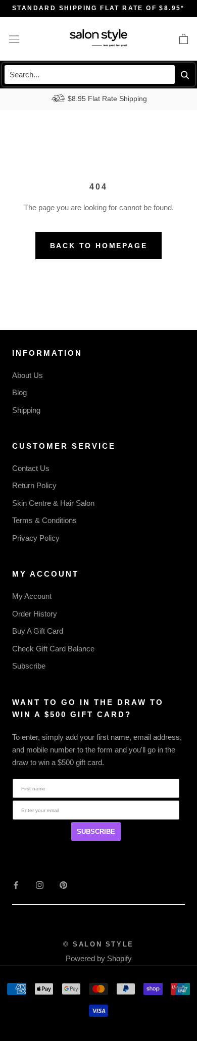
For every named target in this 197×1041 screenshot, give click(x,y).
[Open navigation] (14, 39)
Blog (19, 392)
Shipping (26, 410)
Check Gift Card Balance (53, 648)
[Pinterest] (63, 884)
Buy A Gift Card (37, 631)
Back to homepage (98, 246)
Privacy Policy (36, 538)
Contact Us (31, 468)
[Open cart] (183, 39)
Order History (34, 613)
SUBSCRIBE (96, 831)
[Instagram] (39, 884)
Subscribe (28, 665)
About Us (27, 375)
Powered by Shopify (99, 958)
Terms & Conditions (44, 520)
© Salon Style (98, 944)
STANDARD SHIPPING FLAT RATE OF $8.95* (98, 8)
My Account (32, 596)
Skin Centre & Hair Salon (53, 503)
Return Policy (34, 485)
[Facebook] (16, 884)
